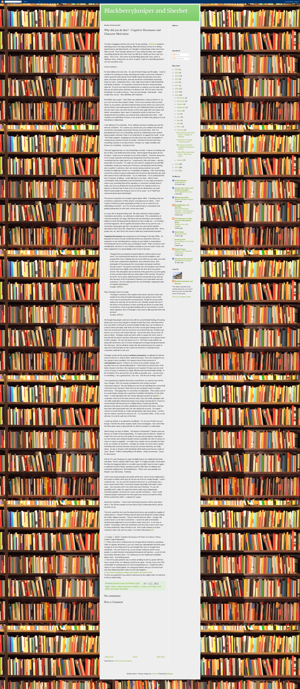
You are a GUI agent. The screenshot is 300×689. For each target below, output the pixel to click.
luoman (154, 674)
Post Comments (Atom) (123, 661)
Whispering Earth (182, 197)
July (178, 114)
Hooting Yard (180, 239)
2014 (177, 95)
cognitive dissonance (124, 586)
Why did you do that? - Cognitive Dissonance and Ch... (185, 147)
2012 (177, 167)
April (179, 123)
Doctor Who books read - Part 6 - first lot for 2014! (185, 154)
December (181, 98)
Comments (179, 59)
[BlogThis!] (151, 583)
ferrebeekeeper (181, 180)
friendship (135, 586)
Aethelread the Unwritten (183, 261)
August (179, 111)
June (179, 117)
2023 (177, 73)
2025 (177, 69)
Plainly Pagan (180, 249)
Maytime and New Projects (184, 199)
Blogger (170, 674)
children (113, 586)
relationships (123, 589)
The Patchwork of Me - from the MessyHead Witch (184, 220)
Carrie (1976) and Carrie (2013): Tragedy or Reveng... (185, 135)
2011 (177, 170)
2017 (177, 85)
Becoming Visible (181, 234)
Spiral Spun (179, 232)
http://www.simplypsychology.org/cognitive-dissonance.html (129, 572)
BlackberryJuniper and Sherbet (146, 10)
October (180, 104)
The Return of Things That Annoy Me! (184, 141)
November (181, 101)
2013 (177, 164)
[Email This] (149, 583)
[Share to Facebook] (155, 583)
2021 (177, 79)
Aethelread (153, 44)
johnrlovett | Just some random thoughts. (184, 189)
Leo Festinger (151, 586)
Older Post (161, 657)
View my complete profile (181, 297)
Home (135, 657)
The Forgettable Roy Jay (183, 192)
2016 (177, 89)
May (178, 120)
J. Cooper (143, 586)
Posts (177, 55)
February (180, 130)
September (181, 107)
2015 (177, 92)
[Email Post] (144, 583)
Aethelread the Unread (184, 259)
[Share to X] (153, 583)
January (180, 160)
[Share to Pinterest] (157, 583)
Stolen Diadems (180, 182)
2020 (177, 82)
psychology (114, 589)
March (179, 127)
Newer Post (109, 657)
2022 (177, 76)
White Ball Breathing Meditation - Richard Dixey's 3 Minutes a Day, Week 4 (184, 211)
